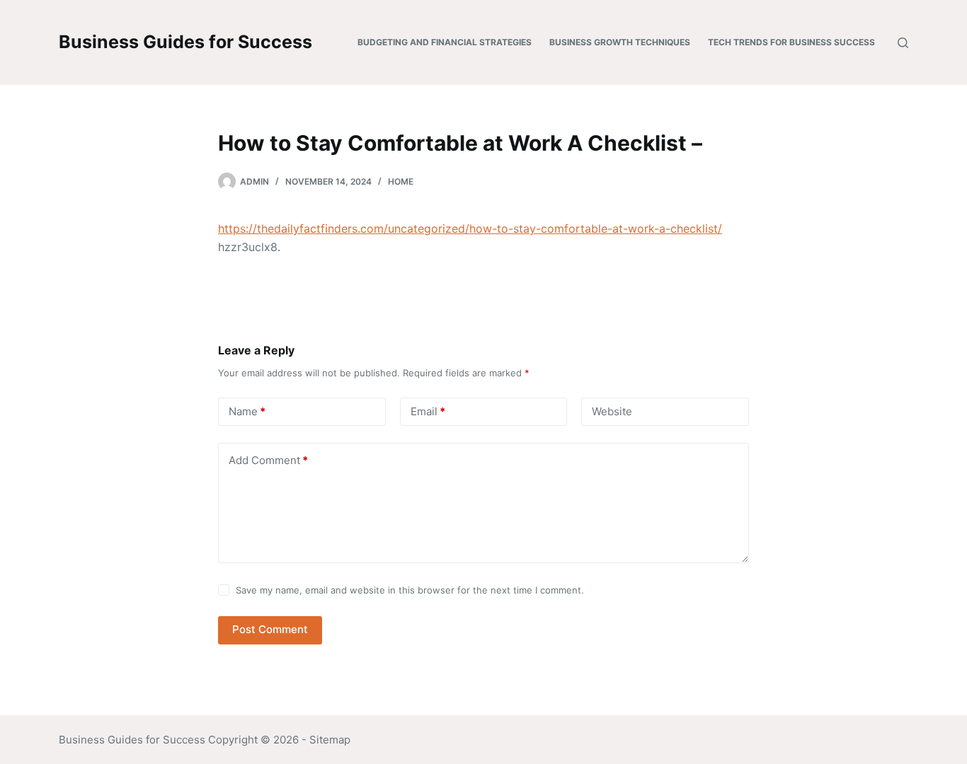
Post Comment (270, 629)
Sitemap (329, 739)
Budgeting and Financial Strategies (444, 42)
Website (612, 411)
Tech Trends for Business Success (791, 42)
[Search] (903, 42)
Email (428, 411)
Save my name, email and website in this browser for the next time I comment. (410, 590)
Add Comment (268, 460)
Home (400, 181)
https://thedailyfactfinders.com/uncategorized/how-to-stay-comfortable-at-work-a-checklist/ (470, 228)
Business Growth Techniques (619, 42)
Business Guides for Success (185, 41)
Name (247, 411)
